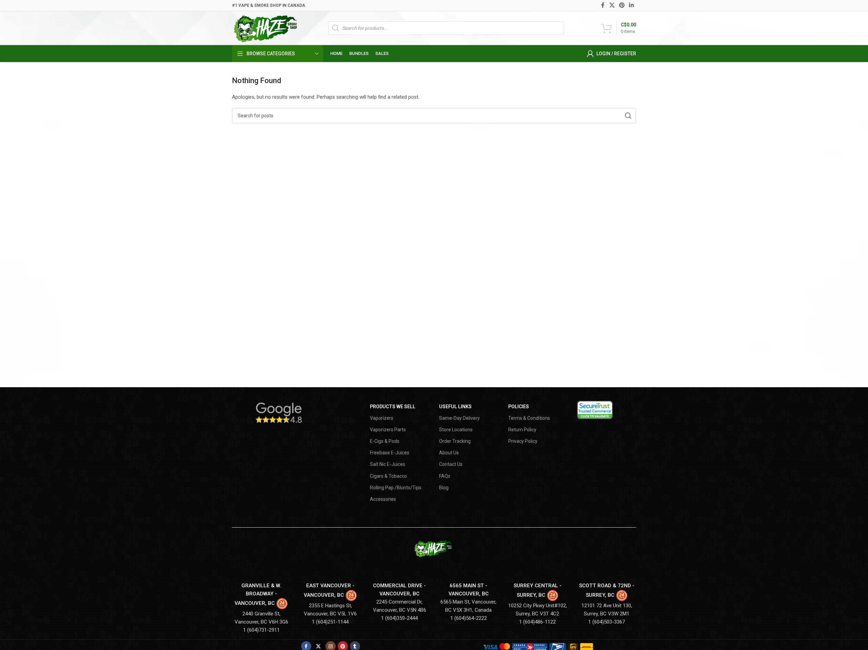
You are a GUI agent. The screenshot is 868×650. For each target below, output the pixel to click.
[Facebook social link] (603, 5)
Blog (444, 487)
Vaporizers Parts (388, 429)
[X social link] (612, 5)
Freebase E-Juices (389, 452)
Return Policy (522, 429)
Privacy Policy (522, 441)
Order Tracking (455, 441)
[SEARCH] (628, 115)
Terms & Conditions (529, 418)
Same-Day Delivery (459, 418)
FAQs (444, 476)
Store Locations (456, 429)
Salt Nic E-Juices (387, 464)
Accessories (383, 499)
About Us (449, 452)
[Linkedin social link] (631, 5)
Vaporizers (381, 418)
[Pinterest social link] (622, 5)
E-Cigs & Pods (384, 441)
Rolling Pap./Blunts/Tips (395, 487)
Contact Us (450, 464)
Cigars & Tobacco (388, 476)
